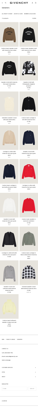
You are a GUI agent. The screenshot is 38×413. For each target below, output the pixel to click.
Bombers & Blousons (30, 13)
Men (3, 339)
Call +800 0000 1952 (7, 352)
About (3, 376)
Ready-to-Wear (10, 339)
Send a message (6, 360)
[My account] (32, 2)
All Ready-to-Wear (7, 13)
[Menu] (2, 2)
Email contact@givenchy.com (10, 356)
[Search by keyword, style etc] (5, 2)
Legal (3, 372)
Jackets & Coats (18, 13)
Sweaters (19, 339)
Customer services (7, 367)
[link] (35, 2)
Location (4, 400)
